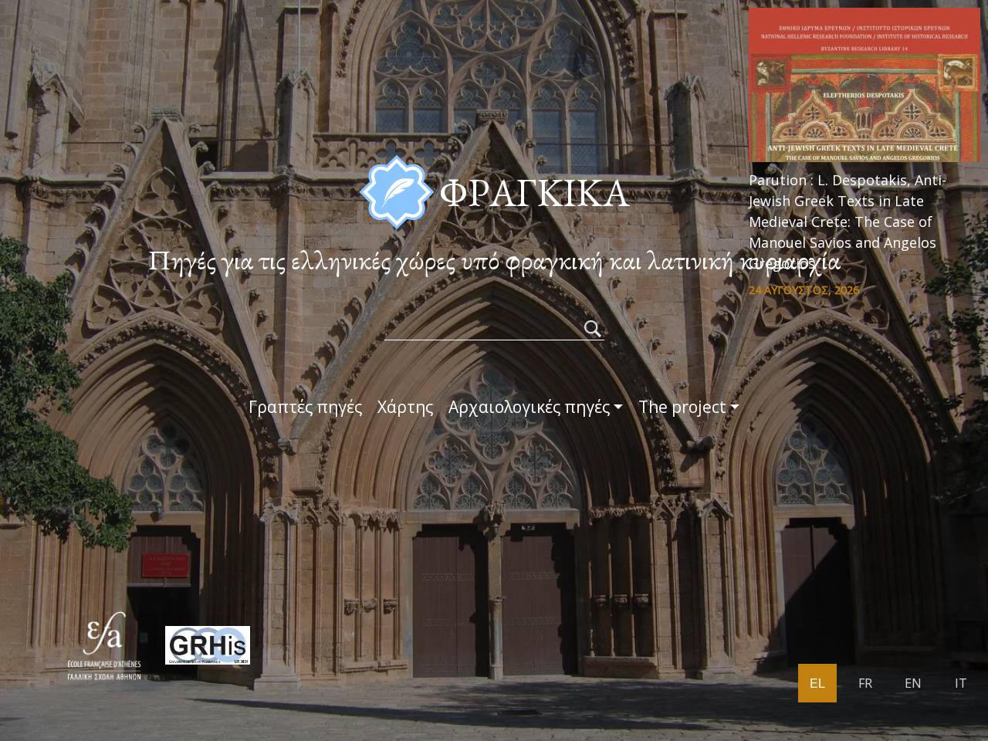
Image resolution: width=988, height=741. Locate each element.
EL (817, 683)
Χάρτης (405, 407)
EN (913, 683)
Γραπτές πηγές (305, 407)
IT (961, 683)
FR (865, 683)
